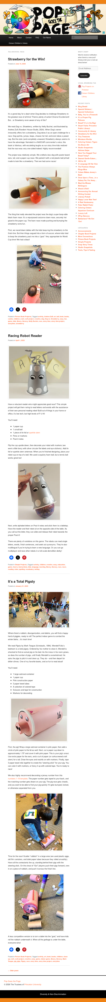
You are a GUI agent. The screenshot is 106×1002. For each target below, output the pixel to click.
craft (22, 319)
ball (58, 316)
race (40, 321)
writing (37, 569)
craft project (29, 319)
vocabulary (29, 569)
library (19, 321)
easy (61, 319)
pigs (18, 961)
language (35, 567)
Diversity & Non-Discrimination (53, 994)
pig (15, 961)
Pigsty (23, 961)
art (55, 316)
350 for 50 (82, 161)
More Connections (85, 236)
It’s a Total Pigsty (21, 581)
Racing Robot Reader (25, 335)
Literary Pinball (84, 196)
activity (40, 316)
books (66, 316)
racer (64, 567)
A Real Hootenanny (85, 202)
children (17, 319)
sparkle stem (34, 432)
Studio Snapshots (85, 247)
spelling (22, 569)
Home (11, 37)
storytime (11, 323)
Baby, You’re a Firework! (88, 114)
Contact (29, 37)
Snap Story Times (85, 244)
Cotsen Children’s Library (18, 43)
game (10, 321)
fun (65, 319)
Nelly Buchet (33, 321)
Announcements (84, 231)
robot (16, 569)
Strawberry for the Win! (26, 59)
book (62, 316)
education (61, 564)
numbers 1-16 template (18, 778)
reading (11, 569)
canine (10, 319)
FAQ (37, 37)
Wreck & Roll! (83, 188)
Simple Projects (21, 564)
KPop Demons (84, 216)
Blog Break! (82, 106)
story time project (57, 321)
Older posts (13, 970)
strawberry (20, 323)
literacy (25, 321)
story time (47, 321)
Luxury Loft (82, 213)
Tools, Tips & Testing (86, 250)
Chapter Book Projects (87, 233)
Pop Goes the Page (12, 981)
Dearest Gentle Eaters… (87, 158)
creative (38, 319)
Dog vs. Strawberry (52, 319)
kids (14, 321)
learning (42, 567)
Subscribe (84, 75)
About (19, 37)
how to (15, 567)
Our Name (47, 37)
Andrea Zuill (48, 316)
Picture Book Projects (23, 316)
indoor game (45, 959)
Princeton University (92, 982)
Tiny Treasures (84, 136)
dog (42, 319)
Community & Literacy (87, 131)
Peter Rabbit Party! (85, 205)
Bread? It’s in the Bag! (87, 123)
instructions (22, 567)
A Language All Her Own (88, 164)
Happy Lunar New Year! (87, 199)
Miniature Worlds (85, 139)
